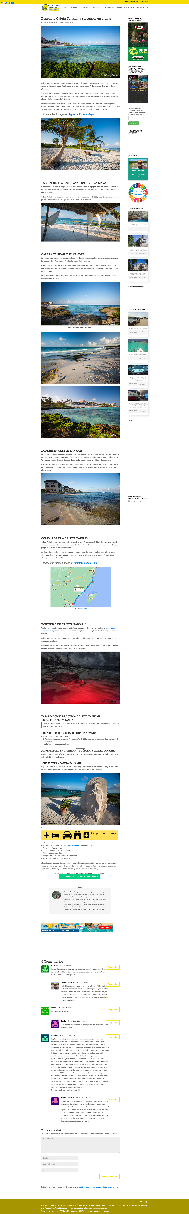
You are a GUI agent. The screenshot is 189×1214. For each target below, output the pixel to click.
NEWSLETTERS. (134, 108)
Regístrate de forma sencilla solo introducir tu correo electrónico (137, 113)
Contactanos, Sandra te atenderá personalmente (80, 876)
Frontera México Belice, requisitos (138, 328)
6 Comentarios (68, 22)
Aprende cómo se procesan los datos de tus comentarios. (96, 1187)
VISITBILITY (64, 1211)
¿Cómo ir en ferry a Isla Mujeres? (138, 354)
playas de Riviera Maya (81, 114)
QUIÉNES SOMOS (131, 2)
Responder (112, 967)
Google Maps (83, 608)
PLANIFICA (109, 7)
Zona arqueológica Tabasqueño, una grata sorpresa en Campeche (138, 249)
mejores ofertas (74, 845)
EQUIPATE (140, 7)
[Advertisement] (138, 459)
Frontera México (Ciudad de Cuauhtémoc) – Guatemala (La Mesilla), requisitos (138, 379)
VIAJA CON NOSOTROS (125, 7)
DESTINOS (96, 7)
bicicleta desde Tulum (86, 562)
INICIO (66, 7)
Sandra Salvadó (48, 22)
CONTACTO (143, 2)
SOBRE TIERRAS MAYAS (79, 7)
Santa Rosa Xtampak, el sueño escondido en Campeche (138, 274)
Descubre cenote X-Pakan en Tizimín (138, 225)
